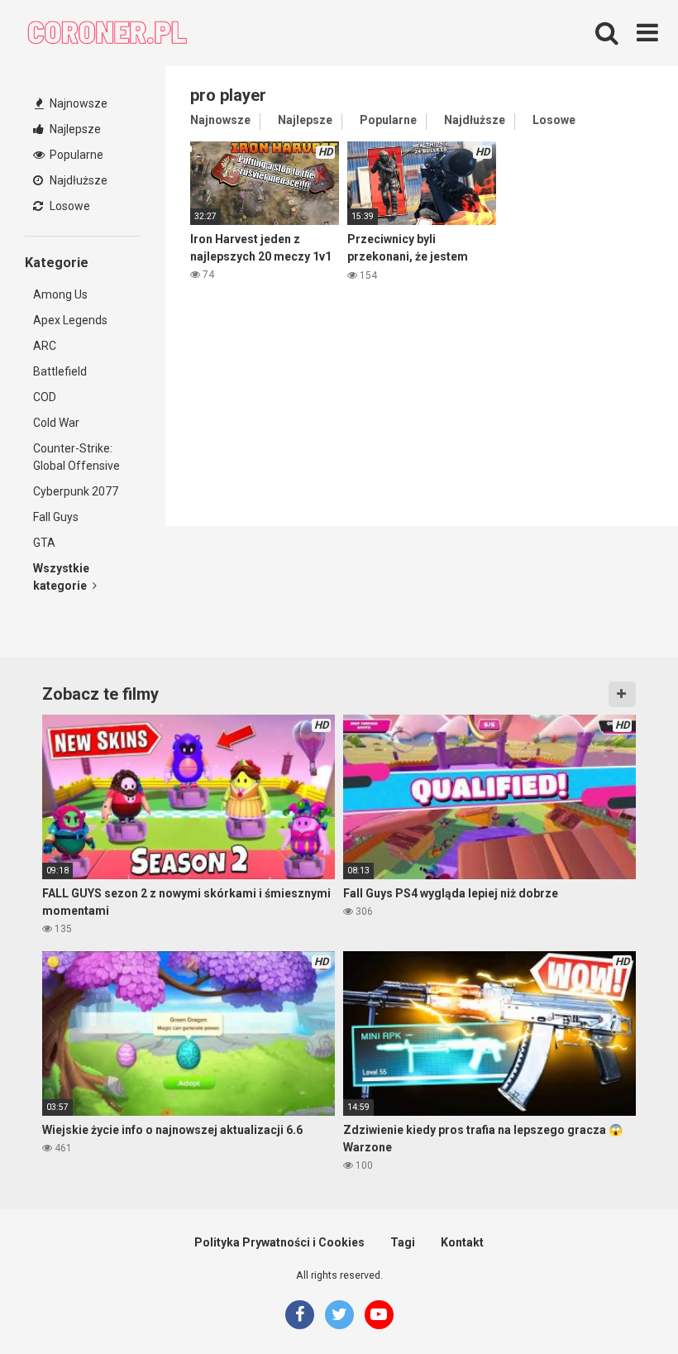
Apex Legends (70, 320)
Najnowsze (77, 103)
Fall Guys (56, 517)
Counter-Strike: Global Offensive (76, 457)
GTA (44, 542)
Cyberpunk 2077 (75, 491)
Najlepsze (74, 129)
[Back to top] (622, 1304)
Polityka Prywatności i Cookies (279, 1242)
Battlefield (60, 371)
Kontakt (462, 1242)
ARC (44, 345)
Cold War (56, 422)
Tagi (402, 1242)
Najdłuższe (77, 180)
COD (44, 397)
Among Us (60, 294)
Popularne (75, 154)
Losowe (68, 206)
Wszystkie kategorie (61, 577)
